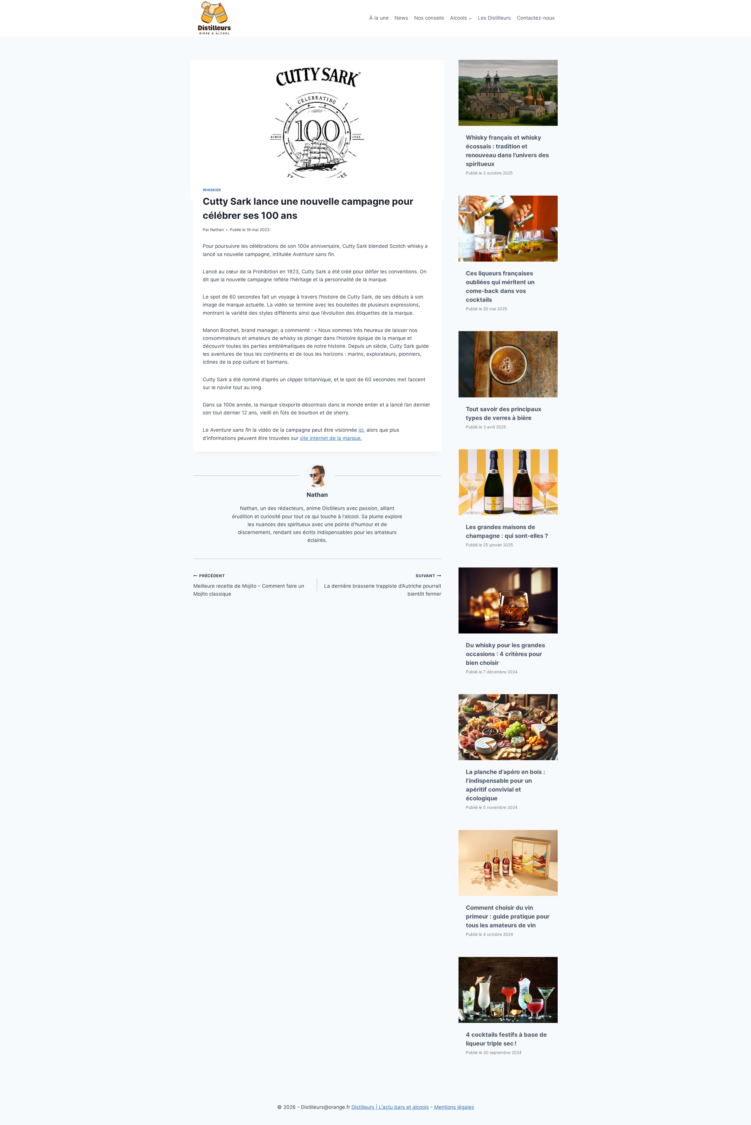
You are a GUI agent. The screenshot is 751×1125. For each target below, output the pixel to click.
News (401, 18)
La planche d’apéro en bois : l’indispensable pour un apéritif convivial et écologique (505, 785)
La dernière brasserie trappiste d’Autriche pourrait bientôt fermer (382, 585)
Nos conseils (429, 18)
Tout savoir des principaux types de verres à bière (503, 413)
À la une (379, 18)
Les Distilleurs (494, 18)
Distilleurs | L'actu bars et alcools (390, 1107)
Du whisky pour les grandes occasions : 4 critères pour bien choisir (505, 654)
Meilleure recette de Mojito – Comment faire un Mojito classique (248, 585)
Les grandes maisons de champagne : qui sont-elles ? (507, 531)
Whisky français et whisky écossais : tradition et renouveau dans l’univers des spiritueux (507, 150)
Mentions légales (454, 1107)
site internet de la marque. (331, 438)
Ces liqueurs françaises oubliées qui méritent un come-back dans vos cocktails (500, 286)
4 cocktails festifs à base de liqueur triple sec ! (506, 1039)
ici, (361, 430)
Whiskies (212, 190)
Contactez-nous (536, 18)
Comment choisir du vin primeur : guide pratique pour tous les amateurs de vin (507, 916)
